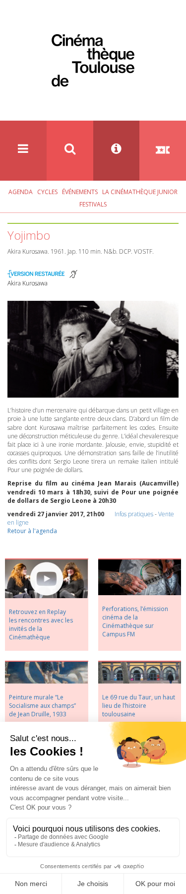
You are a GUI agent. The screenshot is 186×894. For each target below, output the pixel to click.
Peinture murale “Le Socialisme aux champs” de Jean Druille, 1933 (42, 705)
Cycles (47, 192)
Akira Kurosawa (27, 283)
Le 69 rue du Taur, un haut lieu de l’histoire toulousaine (138, 705)
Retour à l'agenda (32, 531)
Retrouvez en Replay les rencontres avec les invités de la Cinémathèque (41, 624)
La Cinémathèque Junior (140, 192)
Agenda (20, 192)
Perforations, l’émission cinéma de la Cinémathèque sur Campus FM (135, 621)
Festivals (93, 204)
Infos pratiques (134, 514)
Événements (80, 192)
